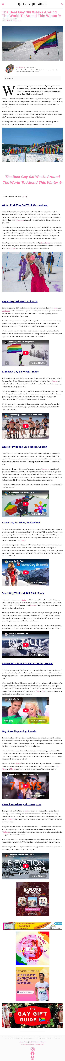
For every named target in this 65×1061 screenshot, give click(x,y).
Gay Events (18, 20)
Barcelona (33, 605)
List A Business (41, 1042)
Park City (11, 819)
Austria (18, 763)
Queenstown (19, 220)
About (21, 1042)
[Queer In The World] (32, 4)
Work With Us (32, 1042)
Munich (13, 769)
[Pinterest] (10, 78)
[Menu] (3, 4)
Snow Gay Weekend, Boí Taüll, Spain (23, 593)
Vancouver (45, 469)
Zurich (23, 540)
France (54, 381)
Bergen (44, 691)
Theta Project (45, 243)
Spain (24, 600)
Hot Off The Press (11, 20)
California (6, 832)
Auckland (12, 248)
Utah (26, 811)
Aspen (56, 308)
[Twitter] (12, 78)
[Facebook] (5, 78)
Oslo (37, 691)
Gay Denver (6, 311)
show (24, 197)
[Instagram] (8, 78)
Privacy (26, 1042)
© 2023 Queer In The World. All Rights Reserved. (32, 1044)
